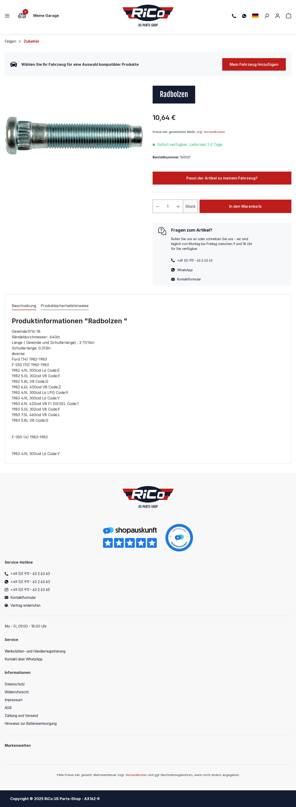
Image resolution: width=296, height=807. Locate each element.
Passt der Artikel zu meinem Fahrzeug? (222, 178)
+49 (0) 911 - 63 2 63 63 (30, 573)
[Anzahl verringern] (157, 206)
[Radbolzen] (74, 135)
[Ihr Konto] (277, 15)
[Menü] (8, 15)
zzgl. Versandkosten (210, 132)
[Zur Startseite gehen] (148, 15)
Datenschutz (15, 684)
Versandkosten (136, 775)
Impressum (13, 700)
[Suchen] (266, 15)
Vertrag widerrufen (25, 605)
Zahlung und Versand (21, 715)
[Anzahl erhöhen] (178, 206)
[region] (74, 135)
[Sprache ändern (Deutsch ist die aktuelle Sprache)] (255, 15)
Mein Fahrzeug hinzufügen (254, 64)
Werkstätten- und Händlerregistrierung (35, 651)
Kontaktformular (189, 279)
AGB (8, 708)
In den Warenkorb (245, 206)
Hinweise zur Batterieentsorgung (31, 723)
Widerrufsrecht (17, 692)
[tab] (24, 306)
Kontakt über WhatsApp (24, 659)
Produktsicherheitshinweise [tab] (65, 305)
